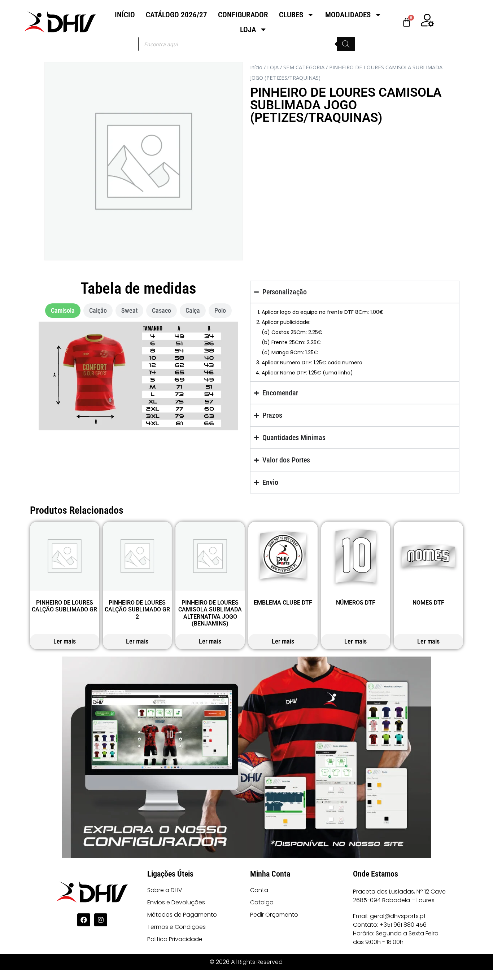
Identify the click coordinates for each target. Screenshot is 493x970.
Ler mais (64, 641)
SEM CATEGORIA (303, 67)
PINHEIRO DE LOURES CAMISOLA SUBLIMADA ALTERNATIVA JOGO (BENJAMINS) (210, 613)
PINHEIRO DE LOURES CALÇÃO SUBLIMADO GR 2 (137, 609)
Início (256, 67)
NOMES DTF (428, 602)
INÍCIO (125, 14)
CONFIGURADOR (243, 14)
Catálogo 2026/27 (176, 14)
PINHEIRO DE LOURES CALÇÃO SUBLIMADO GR (64, 606)
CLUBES (291, 14)
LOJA (248, 29)
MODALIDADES (348, 14)
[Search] (346, 44)
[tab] (62, 310)
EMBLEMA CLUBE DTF (283, 602)
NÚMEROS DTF (355, 602)
